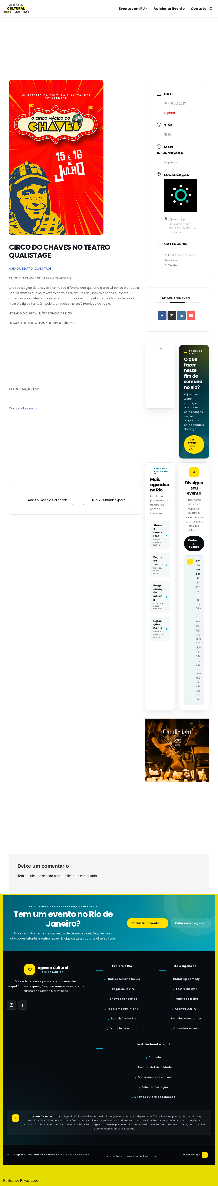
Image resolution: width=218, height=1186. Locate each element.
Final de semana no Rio (123, 979)
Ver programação (194, 444)
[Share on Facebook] (162, 315)
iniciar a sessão (41, 876)
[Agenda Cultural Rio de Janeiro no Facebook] (22, 1005)
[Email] (191, 315)
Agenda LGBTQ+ (186, 1009)
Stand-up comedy (186, 979)
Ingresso (170, 162)
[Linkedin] (181, 315)
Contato (199, 8)
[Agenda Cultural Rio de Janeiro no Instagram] (11, 1005)
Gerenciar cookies (137, 1156)
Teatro (173, 265)
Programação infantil (123, 1009)
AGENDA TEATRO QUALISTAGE (30, 268)
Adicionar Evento (169, 8)
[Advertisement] (109, 48)
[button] (147, 8)
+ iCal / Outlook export (107, 500)
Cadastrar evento (194, 543)
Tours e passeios (186, 999)
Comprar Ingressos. (23, 408)
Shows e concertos (123, 999)
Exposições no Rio (123, 1018)
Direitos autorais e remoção (154, 1097)
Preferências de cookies (155, 1077)
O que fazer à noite (123, 1028)
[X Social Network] (172, 315)
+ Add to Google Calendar (46, 500)
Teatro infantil (186, 989)
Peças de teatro (123, 989)
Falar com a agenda (191, 923)
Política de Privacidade (155, 1067)
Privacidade (114, 1156)
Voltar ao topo (194, 1155)
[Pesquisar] (211, 8)
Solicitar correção (155, 1087)
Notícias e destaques (186, 1018)
